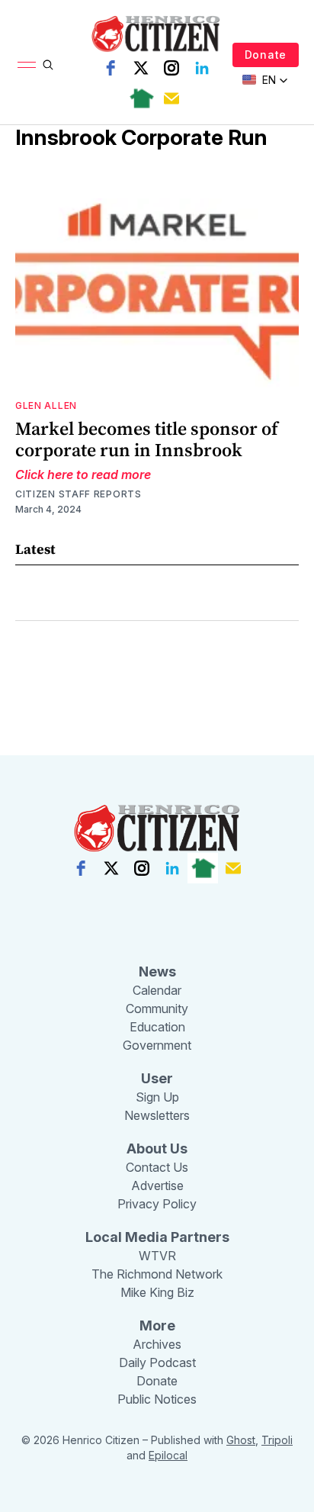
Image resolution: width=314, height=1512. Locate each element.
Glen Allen (46, 405)
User (157, 1078)
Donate (266, 54)
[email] (171, 98)
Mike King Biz (157, 1292)
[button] (265, 80)
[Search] (48, 65)
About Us (157, 1148)
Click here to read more (83, 474)
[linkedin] (202, 68)
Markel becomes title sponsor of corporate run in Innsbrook (146, 439)
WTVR (157, 1255)
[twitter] (141, 68)
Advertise (157, 1185)
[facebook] (110, 68)
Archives (157, 1344)
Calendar (157, 990)
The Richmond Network (157, 1274)
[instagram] (171, 68)
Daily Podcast (157, 1362)
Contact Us (157, 1167)
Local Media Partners (157, 1237)
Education (157, 1026)
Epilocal (168, 1455)
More (157, 1325)
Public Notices (157, 1399)
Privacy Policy (157, 1203)
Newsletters (157, 1115)
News (157, 971)
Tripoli (277, 1439)
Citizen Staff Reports (78, 494)
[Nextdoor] (141, 98)
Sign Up (157, 1097)
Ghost (240, 1439)
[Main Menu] (26, 64)
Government (157, 1045)
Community (157, 1008)
